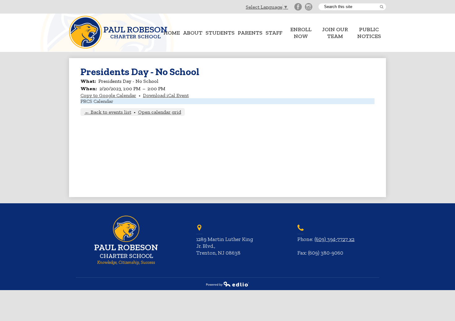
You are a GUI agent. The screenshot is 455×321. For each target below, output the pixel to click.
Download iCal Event (166, 95)
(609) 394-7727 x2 (334, 239)
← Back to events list (107, 112)
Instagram (308, 7)
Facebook (298, 7)
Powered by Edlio (227, 284)
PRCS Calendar (96, 101)
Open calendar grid (159, 112)
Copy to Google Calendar (108, 95)
